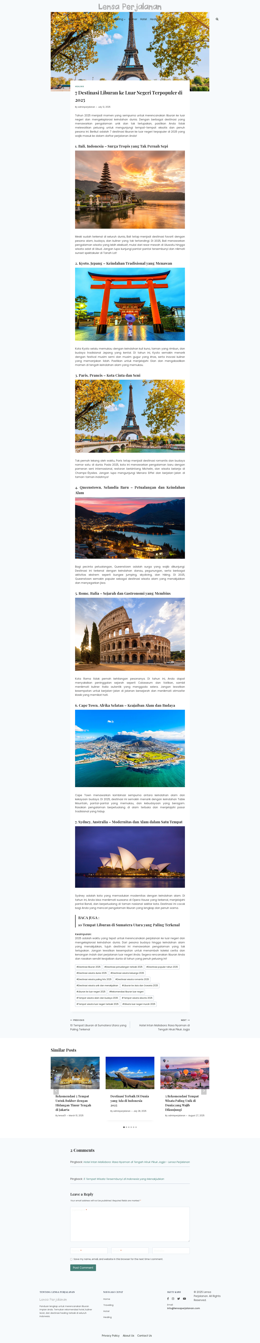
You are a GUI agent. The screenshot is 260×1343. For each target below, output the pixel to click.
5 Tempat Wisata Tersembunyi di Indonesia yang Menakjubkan (123, 1179)
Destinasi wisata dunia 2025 (91, 973)
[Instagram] (173, 1299)
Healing (155, 19)
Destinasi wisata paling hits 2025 (93, 979)
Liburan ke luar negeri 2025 (90, 991)
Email (117, 1251)
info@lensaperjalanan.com (183, 1308)
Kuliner (133, 19)
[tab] (124, 1127)
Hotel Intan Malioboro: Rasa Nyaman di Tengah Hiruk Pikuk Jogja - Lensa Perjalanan (136, 1162)
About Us (128, 1335)
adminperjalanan (86, 107)
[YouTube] (184, 1299)
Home (104, 19)
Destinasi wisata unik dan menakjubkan (97, 985)
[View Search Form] (217, 19)
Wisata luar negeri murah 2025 (138, 1004)
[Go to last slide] (56, 1091)
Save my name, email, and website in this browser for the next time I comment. (118, 1259)
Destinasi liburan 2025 (88, 967)
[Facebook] (168, 1299)
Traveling (108, 1305)
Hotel (143, 19)
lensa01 (62, 1115)
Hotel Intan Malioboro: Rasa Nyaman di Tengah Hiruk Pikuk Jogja (164, 1025)
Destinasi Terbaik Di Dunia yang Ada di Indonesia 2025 (129, 1100)
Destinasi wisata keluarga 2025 (127, 973)
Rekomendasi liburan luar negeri (126, 991)
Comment (79, 1210)
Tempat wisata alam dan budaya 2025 (97, 998)
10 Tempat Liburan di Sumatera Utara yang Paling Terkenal (129, 924)
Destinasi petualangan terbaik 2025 (123, 967)
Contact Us (144, 1335)
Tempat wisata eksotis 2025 (137, 998)
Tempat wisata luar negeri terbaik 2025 (97, 1004)
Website (159, 1251)
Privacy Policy (111, 1335)
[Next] (204, 1091)
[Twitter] (178, 1299)
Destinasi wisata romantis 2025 (132, 979)
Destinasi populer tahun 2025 (162, 967)
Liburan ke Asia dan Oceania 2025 (140, 985)
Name (77, 1251)
